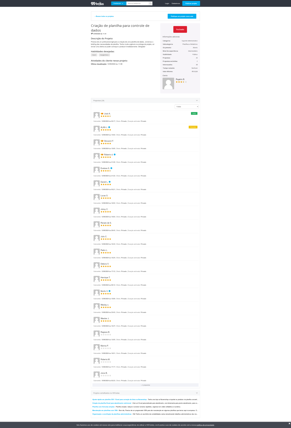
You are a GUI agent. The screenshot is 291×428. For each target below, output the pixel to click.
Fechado (180, 29)
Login (167, 3)
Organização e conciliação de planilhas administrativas (111, 414)
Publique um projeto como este (182, 16)
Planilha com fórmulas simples (103, 407)
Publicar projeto (191, 3)
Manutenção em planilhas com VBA (105, 410)
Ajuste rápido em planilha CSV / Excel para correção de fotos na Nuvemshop (119, 399)
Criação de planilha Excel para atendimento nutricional (111, 403)
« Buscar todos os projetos (104, 16)
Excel (94, 55)
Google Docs (104, 55)
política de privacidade (205, 425)
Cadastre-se (176, 3)
